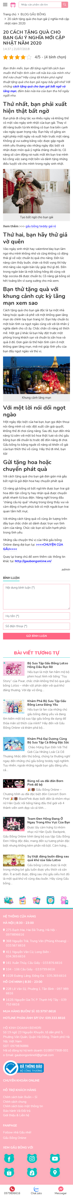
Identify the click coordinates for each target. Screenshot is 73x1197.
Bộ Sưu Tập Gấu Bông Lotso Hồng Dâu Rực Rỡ (47, 665)
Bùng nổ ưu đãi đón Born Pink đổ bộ (45, 783)
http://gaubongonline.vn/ (33, 561)
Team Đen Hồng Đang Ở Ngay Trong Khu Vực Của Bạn (48, 820)
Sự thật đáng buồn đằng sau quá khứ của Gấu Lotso (48, 858)
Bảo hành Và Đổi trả (16, 1111)
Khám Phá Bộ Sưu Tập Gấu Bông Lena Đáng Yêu (46, 703)
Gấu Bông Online (14, 1138)
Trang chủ (9, 14)
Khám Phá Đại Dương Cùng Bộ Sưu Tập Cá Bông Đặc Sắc (48, 740)
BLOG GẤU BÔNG (33, 14)
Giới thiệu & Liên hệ (16, 1115)
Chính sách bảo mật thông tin (23, 1106)
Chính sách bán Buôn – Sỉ (20, 1097)
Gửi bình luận (36, 636)
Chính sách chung (14, 1102)
